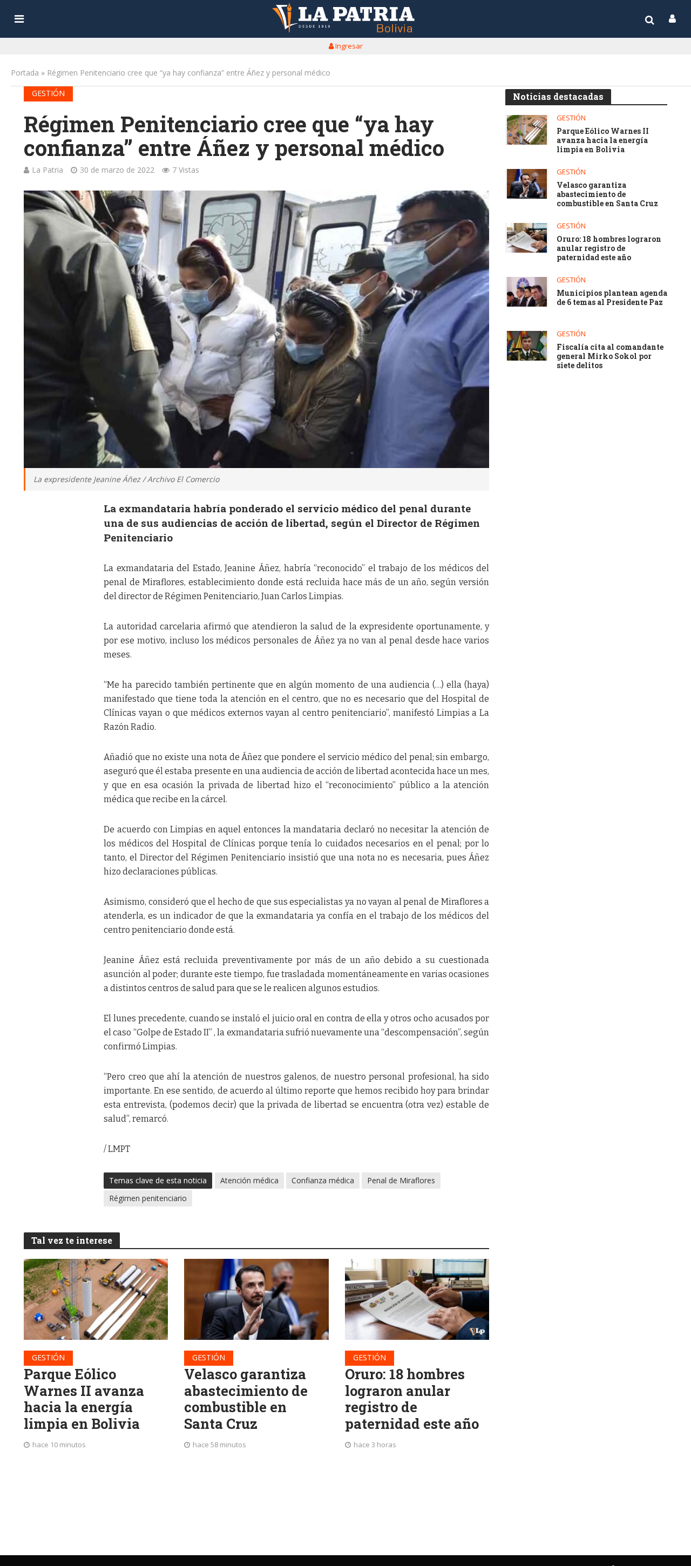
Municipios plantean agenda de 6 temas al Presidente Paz (612, 298)
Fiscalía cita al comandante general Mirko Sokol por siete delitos (610, 356)
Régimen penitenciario (148, 1198)
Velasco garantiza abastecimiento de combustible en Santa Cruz (246, 1399)
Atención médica (249, 1180)
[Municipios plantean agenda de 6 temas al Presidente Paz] (526, 292)
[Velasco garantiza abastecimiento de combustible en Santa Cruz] (256, 1299)
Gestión (48, 93)
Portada (25, 72)
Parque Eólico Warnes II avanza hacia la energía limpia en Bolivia (84, 1399)
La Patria (47, 170)
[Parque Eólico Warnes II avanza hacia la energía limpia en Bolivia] (96, 1299)
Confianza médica (323, 1180)
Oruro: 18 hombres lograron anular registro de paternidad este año (412, 1399)
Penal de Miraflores (401, 1180)
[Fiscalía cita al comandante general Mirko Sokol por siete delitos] (526, 346)
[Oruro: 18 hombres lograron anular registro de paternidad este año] (417, 1299)
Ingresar (348, 46)
